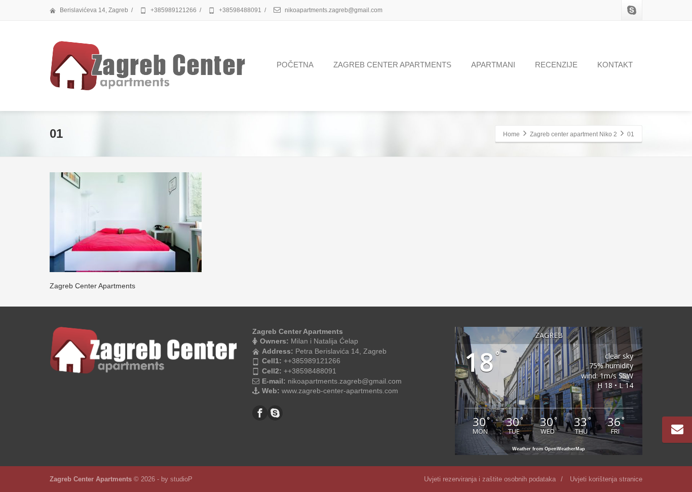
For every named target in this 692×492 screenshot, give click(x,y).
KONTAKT (615, 64)
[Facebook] (259, 413)
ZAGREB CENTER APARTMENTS (392, 64)
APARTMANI (493, 64)
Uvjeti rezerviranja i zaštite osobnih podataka (490, 479)
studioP (181, 479)
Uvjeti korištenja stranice (606, 479)
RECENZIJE (556, 64)
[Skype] (632, 10)
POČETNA (295, 64)
